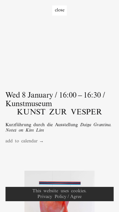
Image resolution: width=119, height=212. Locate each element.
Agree (76, 197)
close (59, 10)
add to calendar (21, 141)
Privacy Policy (51, 197)
